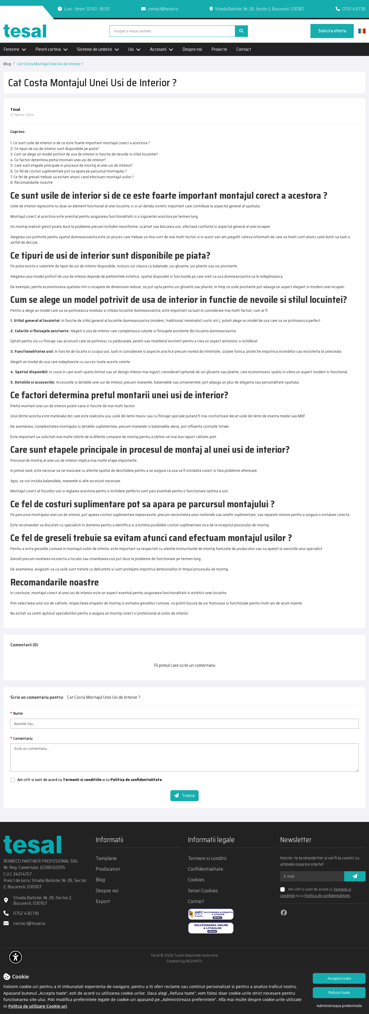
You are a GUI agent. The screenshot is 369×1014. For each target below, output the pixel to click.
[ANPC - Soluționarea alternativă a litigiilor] (211, 914)
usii (28, 237)
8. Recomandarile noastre (31, 182)
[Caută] (241, 31)
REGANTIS (194, 961)
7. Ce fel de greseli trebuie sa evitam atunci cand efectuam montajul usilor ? (72, 177)
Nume (18, 713)
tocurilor (48, 491)
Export (103, 901)
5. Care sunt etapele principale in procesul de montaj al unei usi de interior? (71, 165)
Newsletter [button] (296, 840)
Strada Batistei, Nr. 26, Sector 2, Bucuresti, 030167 (42, 900)
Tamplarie (106, 858)
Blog (7, 64)
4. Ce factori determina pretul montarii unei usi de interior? (58, 160)
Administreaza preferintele (339, 1005)
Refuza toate (339, 992)
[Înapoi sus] (354, 958)
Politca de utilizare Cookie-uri (37, 1006)
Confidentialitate (205, 869)
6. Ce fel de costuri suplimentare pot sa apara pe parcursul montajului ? (68, 171)
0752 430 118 (354, 9)
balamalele (161, 426)
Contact (243, 49)
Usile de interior (23, 206)
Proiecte (219, 49)
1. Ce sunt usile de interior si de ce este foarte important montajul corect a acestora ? (80, 143)
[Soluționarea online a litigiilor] (211, 928)
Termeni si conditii (207, 858)
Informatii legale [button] (211, 840)
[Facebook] (283, 912)
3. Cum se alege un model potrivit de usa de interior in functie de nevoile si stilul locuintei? (84, 154)
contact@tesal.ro (163, 9)
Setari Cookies (203, 890)
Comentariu (23, 738)
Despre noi (192, 49)
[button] (15, 957)
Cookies (196, 879)
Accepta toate (339, 978)
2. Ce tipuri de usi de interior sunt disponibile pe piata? (54, 148)
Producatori (108, 869)
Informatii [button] (109, 840)
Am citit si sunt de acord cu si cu (90, 780)
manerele (144, 382)
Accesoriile (65, 382)
